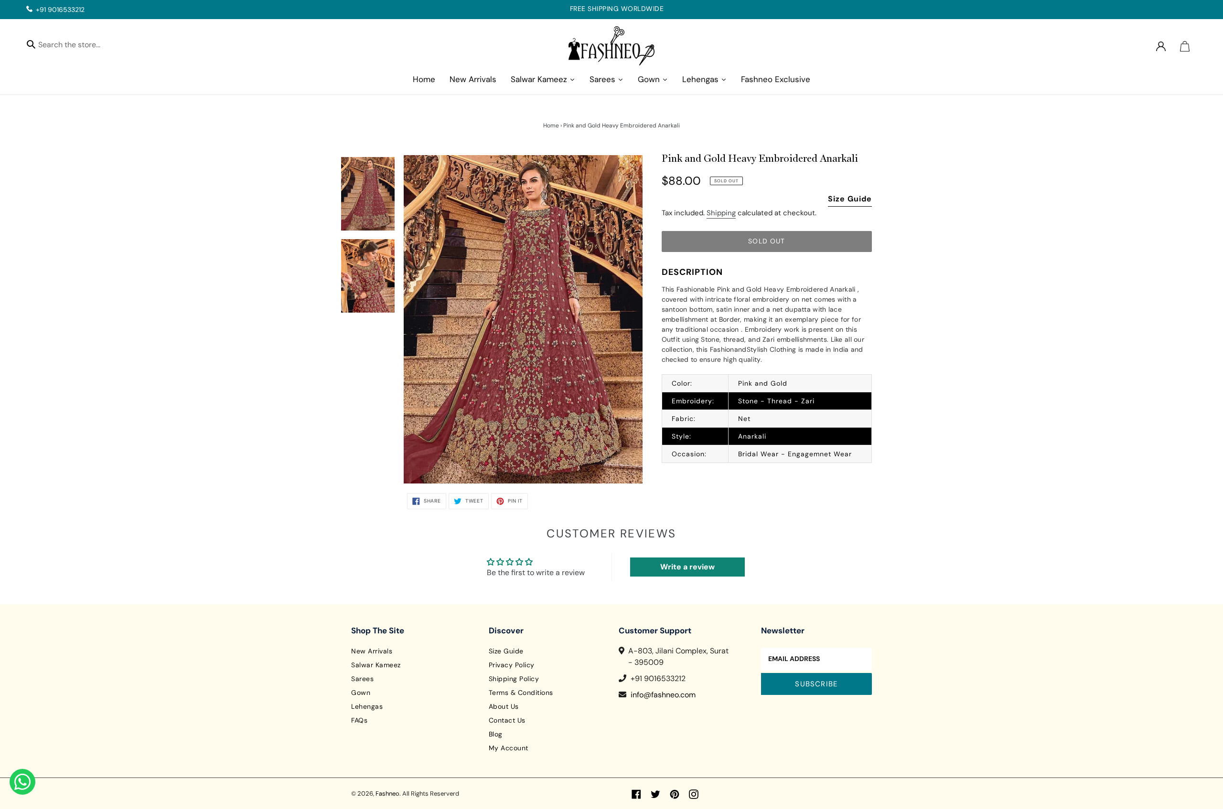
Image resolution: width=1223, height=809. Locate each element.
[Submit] (31, 44)
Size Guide (850, 199)
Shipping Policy (514, 678)
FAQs (359, 720)
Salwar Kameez (376, 665)
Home (551, 125)
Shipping (721, 213)
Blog (496, 734)
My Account (508, 748)
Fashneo (387, 793)
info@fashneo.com (663, 695)
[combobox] (77, 46)
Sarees (362, 678)
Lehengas (367, 706)
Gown (360, 692)
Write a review (687, 567)
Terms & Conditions (521, 692)
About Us (504, 706)
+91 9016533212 (60, 9)
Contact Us (507, 720)
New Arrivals (371, 651)
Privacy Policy (512, 665)
